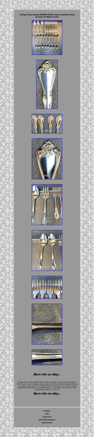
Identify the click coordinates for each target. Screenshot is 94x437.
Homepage (47, 410)
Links (47, 413)
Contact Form (47, 416)
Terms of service (47, 422)
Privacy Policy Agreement (47, 419)
